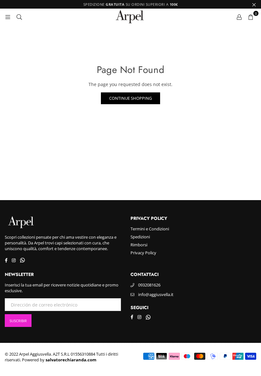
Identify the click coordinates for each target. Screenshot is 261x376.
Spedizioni (140, 237)
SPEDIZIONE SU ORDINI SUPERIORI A (130, 4)
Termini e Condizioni (149, 229)
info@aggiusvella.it (155, 294)
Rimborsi (138, 245)
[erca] (19, 16)
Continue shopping (130, 98)
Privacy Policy (143, 253)
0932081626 (149, 285)
